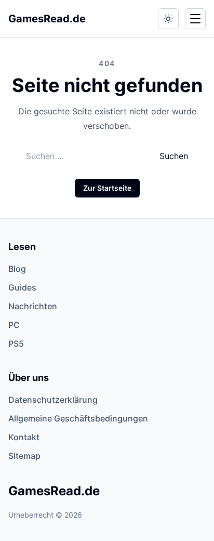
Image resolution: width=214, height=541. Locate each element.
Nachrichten (32, 306)
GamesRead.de (47, 18)
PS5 (16, 343)
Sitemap (24, 456)
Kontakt (23, 437)
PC (14, 325)
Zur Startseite (107, 187)
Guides (22, 287)
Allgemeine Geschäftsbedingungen (78, 418)
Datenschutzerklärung (53, 399)
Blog (17, 268)
